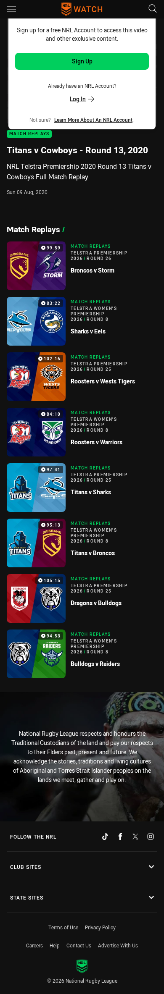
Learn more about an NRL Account (93, 120)
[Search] (152, 9)
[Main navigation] (11, 9)
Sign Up (82, 61)
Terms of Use (63, 927)
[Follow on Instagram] (150, 836)
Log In (78, 99)
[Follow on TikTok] (105, 836)
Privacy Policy (100, 927)
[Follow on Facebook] (120, 836)
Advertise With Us (118, 945)
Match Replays (29, 134)
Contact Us (78, 945)
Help (55, 945)
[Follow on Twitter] (135, 836)
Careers (34, 945)
